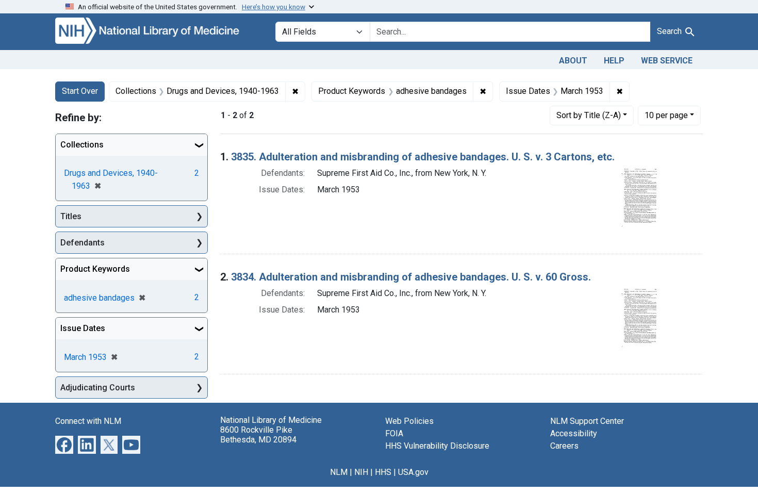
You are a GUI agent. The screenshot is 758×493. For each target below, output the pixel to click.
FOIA (394, 433)
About (573, 60)
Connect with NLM (88, 421)
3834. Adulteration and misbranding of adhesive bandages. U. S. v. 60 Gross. (411, 277)
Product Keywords (95, 269)
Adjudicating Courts (97, 387)
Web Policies (409, 421)
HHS (383, 472)
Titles (70, 216)
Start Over (80, 91)
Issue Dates (82, 328)
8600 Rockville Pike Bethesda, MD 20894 (258, 435)
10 (666, 115)
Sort (588, 115)
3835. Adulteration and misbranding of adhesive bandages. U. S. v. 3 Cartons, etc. (423, 157)
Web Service (667, 60)
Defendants (82, 243)
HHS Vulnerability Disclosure (437, 446)
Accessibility (573, 433)
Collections (82, 145)
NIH (361, 472)
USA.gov (413, 472)
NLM (339, 472)
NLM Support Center (587, 421)
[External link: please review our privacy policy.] (64, 444)
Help (614, 60)
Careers (564, 446)
